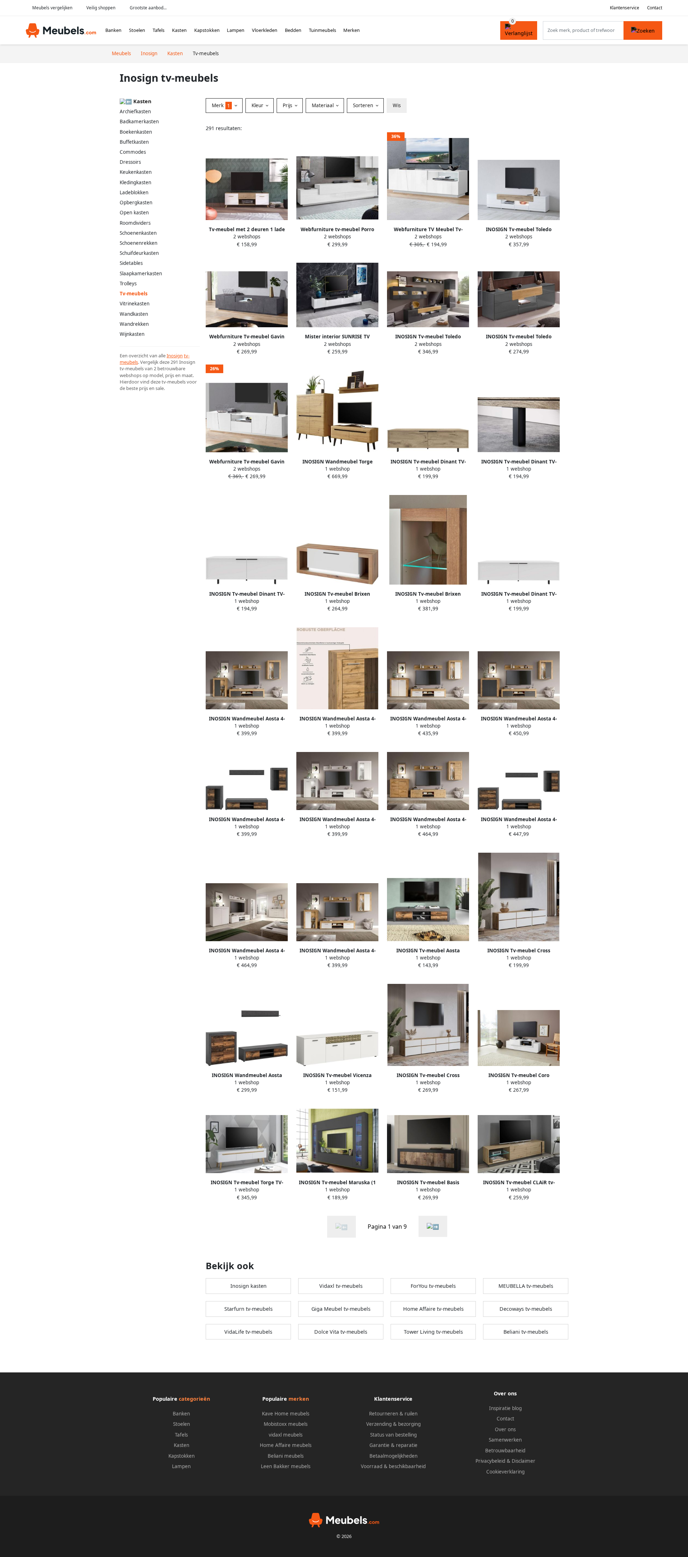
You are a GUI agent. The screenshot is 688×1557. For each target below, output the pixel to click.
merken (298, 1398)
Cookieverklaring (505, 1471)
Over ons (505, 1429)
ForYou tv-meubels (433, 1285)
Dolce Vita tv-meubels (340, 1331)
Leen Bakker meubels (285, 1466)
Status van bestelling (393, 1435)
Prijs (288, 105)
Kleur (258, 105)
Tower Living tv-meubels (433, 1331)
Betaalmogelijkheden (393, 1456)
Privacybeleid (490, 1461)
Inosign (175, 355)
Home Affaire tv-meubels (433, 1308)
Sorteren (363, 105)
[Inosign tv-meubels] (433, 1226)
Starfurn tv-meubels (248, 1308)
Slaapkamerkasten (141, 273)
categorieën (194, 1398)
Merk (221, 105)
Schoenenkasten (138, 233)
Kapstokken (207, 30)
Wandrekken (134, 324)
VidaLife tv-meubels (248, 1331)
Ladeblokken (134, 192)
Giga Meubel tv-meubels (341, 1308)
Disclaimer (523, 1461)
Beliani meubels (286, 1456)
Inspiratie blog (505, 1408)
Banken (113, 30)
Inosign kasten (248, 1285)
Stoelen (137, 30)
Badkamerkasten (139, 121)
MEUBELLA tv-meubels (525, 1285)
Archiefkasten (135, 111)
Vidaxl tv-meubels (341, 1285)
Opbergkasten (136, 202)
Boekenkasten (136, 132)
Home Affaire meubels (285, 1445)
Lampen (235, 30)
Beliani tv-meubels (525, 1331)
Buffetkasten (134, 142)
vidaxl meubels (285, 1435)
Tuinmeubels (322, 30)
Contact (654, 7)
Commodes (133, 152)
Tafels (158, 30)
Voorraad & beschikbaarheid (393, 1466)
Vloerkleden (264, 30)
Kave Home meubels (285, 1413)
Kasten (179, 30)
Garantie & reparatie (393, 1445)
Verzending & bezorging (393, 1424)
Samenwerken (505, 1440)
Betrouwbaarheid (505, 1450)
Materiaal (323, 105)
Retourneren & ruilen (393, 1413)
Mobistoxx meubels (285, 1424)
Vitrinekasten (134, 303)
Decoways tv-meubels (526, 1308)
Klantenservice (624, 7)
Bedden (293, 30)
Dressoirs (130, 162)
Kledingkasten (135, 182)
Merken (351, 30)
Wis (397, 105)
